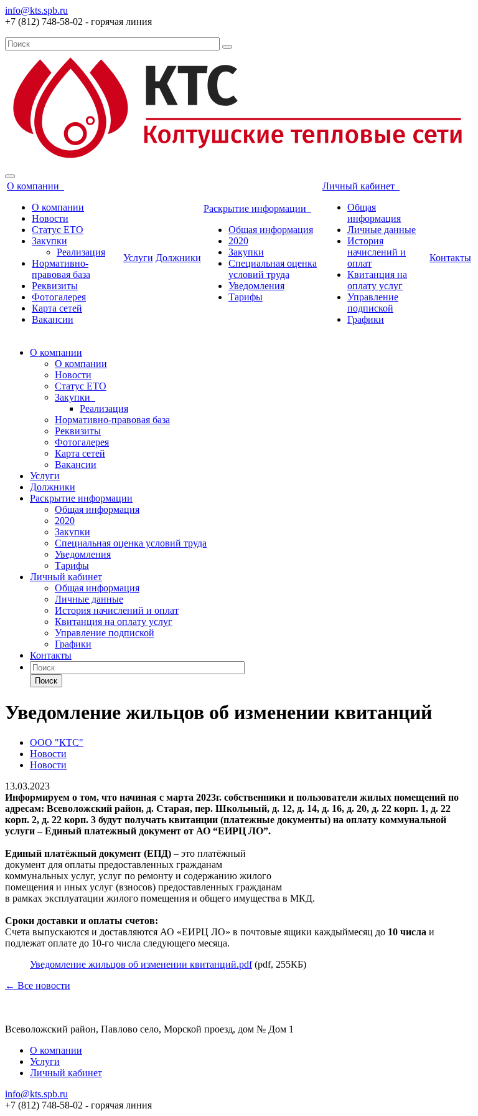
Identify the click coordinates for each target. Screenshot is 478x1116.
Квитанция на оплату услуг (377, 280)
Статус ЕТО (57, 229)
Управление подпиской (372, 302)
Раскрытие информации (257, 208)
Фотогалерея (59, 297)
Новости (50, 218)
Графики (365, 319)
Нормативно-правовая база (61, 269)
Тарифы (245, 297)
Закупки (49, 241)
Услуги (138, 257)
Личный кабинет (361, 186)
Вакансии (52, 319)
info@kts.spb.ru (36, 10)
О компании (35, 186)
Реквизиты (55, 285)
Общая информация (270, 229)
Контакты (450, 257)
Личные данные (381, 229)
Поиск (46, 680)
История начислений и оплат (376, 252)
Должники (178, 257)
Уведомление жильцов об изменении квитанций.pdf (141, 964)
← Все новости (37, 985)
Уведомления (256, 285)
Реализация (81, 252)
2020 (238, 241)
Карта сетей (57, 308)
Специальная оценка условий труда (272, 269)
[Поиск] (227, 47)
